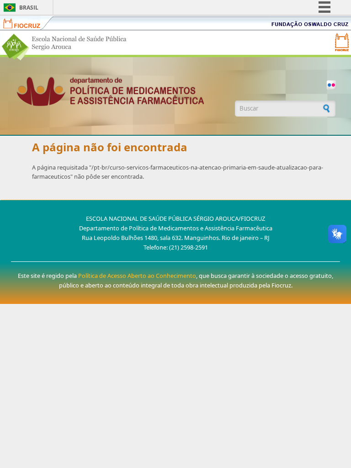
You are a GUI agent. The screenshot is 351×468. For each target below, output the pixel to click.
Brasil (28, 7)
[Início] (121, 91)
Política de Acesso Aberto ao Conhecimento (137, 275)
